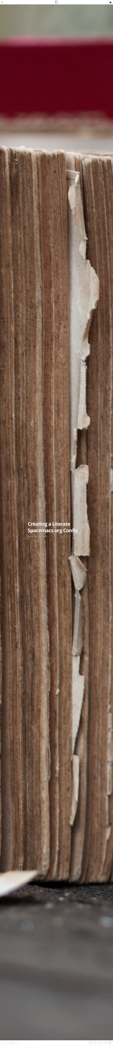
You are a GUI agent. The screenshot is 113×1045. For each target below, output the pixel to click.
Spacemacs (42, 536)
